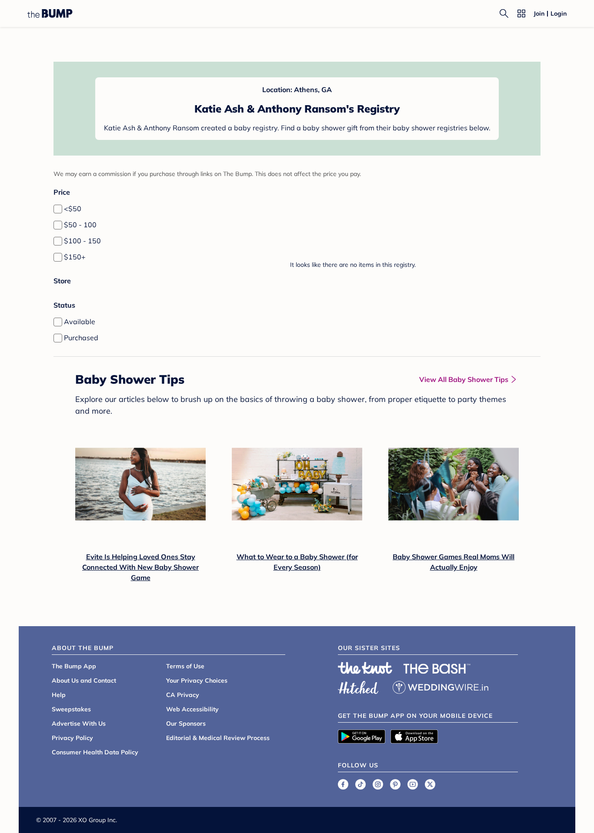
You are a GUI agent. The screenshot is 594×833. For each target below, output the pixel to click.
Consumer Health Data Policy (95, 752)
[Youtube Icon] (412, 784)
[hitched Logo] (358, 686)
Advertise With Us (79, 723)
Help (59, 695)
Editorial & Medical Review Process (218, 738)
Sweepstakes (71, 709)
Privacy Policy (72, 738)
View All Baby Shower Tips (463, 379)
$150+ (75, 256)
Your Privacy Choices (196, 680)
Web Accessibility (192, 709)
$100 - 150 (82, 240)
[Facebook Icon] (343, 784)
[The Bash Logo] (437, 669)
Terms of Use (185, 666)
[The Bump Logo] (50, 13)
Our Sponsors (186, 723)
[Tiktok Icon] (360, 784)
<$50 (72, 208)
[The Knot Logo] (365, 668)
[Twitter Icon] (430, 784)
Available (79, 321)
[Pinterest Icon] (395, 784)
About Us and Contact (84, 680)
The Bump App (74, 666)
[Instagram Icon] (378, 784)
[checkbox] (57, 209)
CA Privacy (182, 695)
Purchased (81, 337)
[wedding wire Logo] (440, 686)
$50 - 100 (80, 224)
